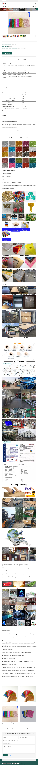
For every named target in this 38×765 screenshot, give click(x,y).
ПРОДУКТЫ (12, 5)
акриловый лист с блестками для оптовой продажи (28, 730)
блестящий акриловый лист (16, 728)
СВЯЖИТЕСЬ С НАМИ (28, 6)
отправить (5, 755)
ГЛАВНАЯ (4, 6)
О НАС (8, 6)
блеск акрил (9, 728)
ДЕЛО (33, 6)
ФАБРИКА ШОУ (22, 6)
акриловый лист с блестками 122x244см (13, 730)
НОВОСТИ (17, 5)
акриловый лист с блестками (26, 728)
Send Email (7, 53)
